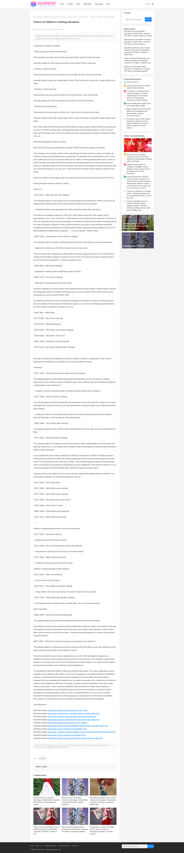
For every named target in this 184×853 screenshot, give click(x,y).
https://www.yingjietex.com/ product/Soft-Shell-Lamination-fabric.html (73, 713)
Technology (99, 4)
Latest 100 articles (63, 846)
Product (70, 4)
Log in (147, 4)
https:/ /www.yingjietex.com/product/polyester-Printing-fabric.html (72, 716)
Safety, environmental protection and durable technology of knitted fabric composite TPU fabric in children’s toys (137, 60)
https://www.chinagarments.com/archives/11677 (54, 747)
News (78, 4)
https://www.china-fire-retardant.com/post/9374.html (66, 735)
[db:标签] (42, 758)
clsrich (40, 29)
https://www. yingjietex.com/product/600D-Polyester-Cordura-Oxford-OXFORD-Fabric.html (81, 732)
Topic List (39, 846)
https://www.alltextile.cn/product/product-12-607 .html (67, 710)
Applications (87, 4)
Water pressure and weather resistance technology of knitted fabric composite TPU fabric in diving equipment (137, 42)
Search (148, 19)
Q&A (107, 4)
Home (62, 4)
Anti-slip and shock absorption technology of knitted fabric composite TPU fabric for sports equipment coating (138, 33)
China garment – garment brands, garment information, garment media (55, 17)
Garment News (83, 17)
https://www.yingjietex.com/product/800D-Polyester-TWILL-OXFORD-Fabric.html (77, 726)
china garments (40, 849)
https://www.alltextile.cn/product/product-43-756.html (67, 723)
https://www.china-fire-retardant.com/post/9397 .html (67, 729)
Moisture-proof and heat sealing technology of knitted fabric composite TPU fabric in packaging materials (75, 829)
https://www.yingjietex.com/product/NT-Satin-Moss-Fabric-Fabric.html (74, 720)
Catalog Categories (50, 846)
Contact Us (74, 846)
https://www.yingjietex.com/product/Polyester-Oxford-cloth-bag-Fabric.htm (74, 738)
